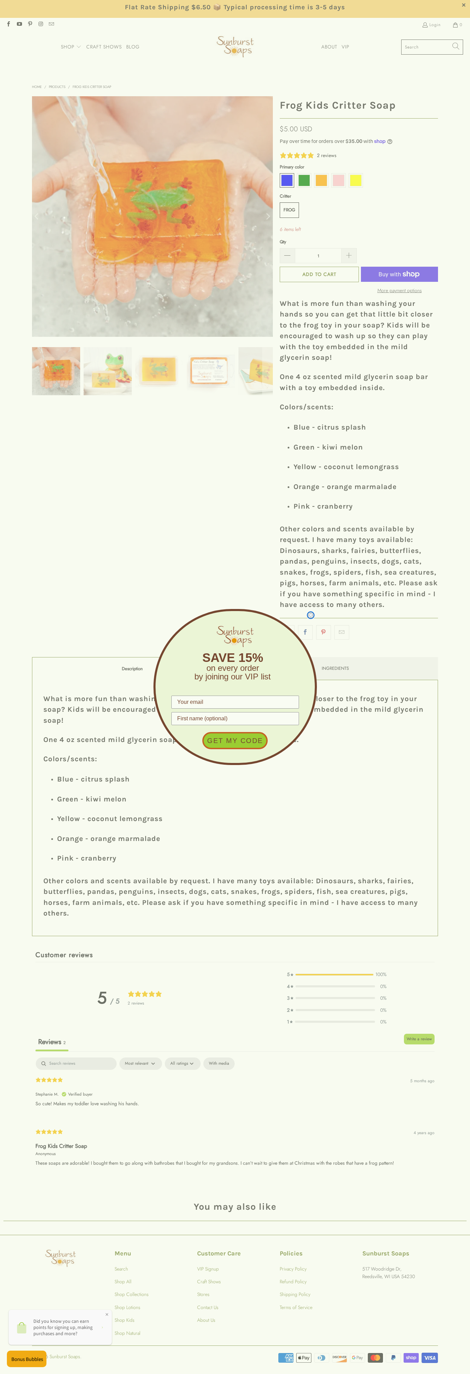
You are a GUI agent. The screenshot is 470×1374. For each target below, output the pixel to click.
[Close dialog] (310, 615)
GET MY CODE (235, 740)
